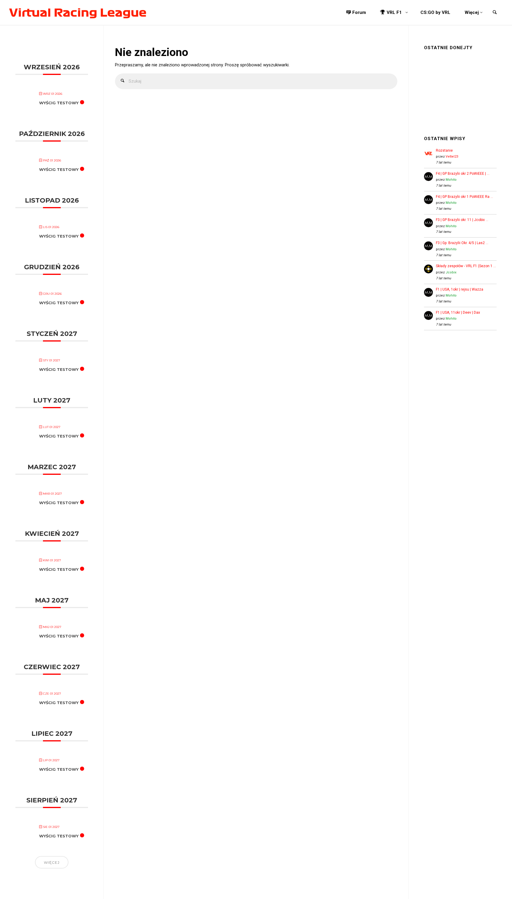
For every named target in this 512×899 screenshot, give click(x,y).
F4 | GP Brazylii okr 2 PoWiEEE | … (462, 174)
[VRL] (78, 12)
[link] (494, 13)
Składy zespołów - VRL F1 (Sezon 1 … (466, 266)
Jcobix (451, 272)
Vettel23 (452, 156)
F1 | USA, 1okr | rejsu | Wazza (459, 289)
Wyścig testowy (59, 102)
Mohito (451, 180)
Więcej (52, 862)
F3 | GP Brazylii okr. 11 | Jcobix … (462, 220)
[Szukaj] (123, 81)
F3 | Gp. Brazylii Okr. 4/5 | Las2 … (462, 243)
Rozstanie (444, 150)
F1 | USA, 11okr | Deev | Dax (458, 312)
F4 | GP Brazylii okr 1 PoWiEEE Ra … (464, 197)
